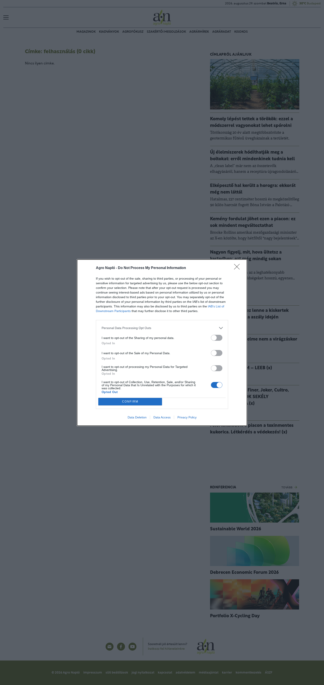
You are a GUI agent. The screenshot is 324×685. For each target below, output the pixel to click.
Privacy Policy (187, 417)
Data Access (162, 417)
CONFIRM (130, 401)
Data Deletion (137, 417)
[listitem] (162, 328)
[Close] (238, 268)
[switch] (216, 338)
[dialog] (162, 343)
